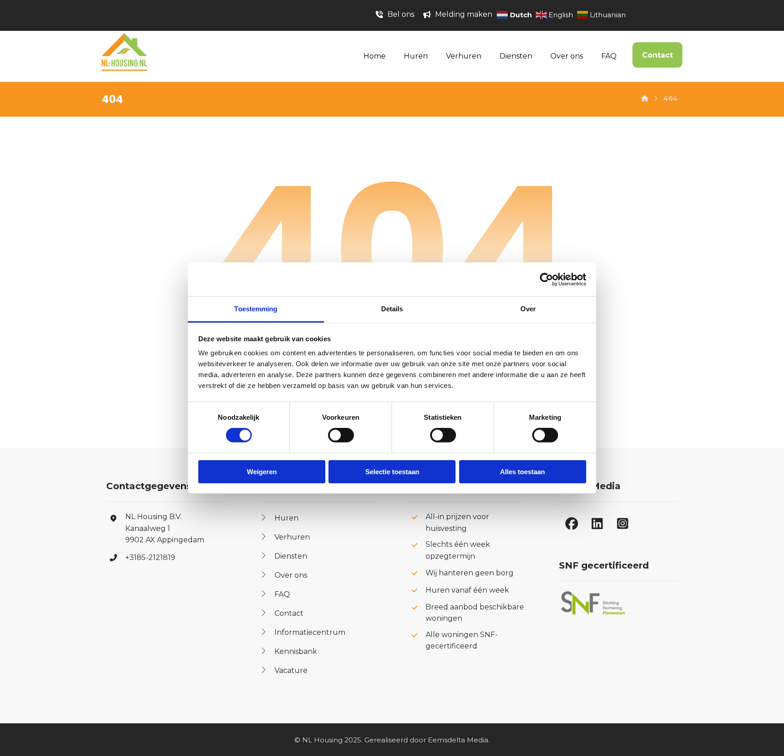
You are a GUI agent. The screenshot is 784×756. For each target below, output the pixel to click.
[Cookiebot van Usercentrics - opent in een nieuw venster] (546, 279)
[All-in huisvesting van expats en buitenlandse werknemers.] (124, 52)
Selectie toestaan (392, 472)
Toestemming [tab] (255, 309)
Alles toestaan (522, 472)
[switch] (331, 435)
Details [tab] (392, 309)
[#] (571, 523)
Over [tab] (528, 309)
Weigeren (262, 472)
